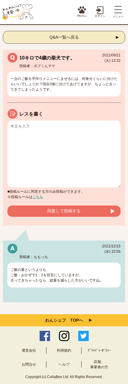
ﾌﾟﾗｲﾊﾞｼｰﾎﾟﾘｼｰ (99, 350)
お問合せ (29, 364)
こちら (37, 197)
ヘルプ (64, 364)
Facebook (45, 336)
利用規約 (64, 350)
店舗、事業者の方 (99, 364)
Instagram (64, 336)
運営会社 (29, 350)
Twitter (83, 336)
